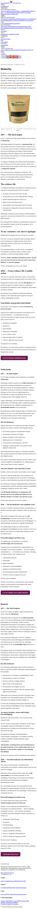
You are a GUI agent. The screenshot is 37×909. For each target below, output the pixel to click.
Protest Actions (5, 14)
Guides (24, 881)
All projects (4, 31)
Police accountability (27, 20)
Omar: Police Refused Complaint (22, 12)
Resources (16, 28)
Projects (20, 881)
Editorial (12, 894)
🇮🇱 (19, 56)
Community (4, 35)
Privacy (30, 50)
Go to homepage (5, 3)
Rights (3, 15)
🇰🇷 (21, 56)
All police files (5, 11)
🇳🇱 (9, 56)
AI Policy (7, 894)
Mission (8, 50)
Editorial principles (15, 23)
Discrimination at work (25, 19)
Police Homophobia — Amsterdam (18, 11)
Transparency (24, 50)
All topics (3, 34)
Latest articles (4, 42)
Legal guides (10, 28)
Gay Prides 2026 (13, 14)
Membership (11, 887)
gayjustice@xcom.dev (7, 872)
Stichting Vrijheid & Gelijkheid (9, 903)
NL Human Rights (24, 901)
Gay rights (8, 19)
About (2, 46)
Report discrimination (18, 26)
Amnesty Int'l (4, 901)
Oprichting (18, 894)
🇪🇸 (12, 56)
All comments (4, 45)
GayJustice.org (16, 3)
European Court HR (13, 901)
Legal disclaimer (5, 23)
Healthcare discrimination (15, 20)
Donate (6, 887)
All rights (3, 19)
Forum (2, 887)
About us (3, 50)
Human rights (15, 19)
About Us (3, 881)
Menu (2, 4)
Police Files (4, 8)
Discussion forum (5, 39)
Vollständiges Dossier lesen (10, 854)
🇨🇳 (17, 56)
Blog (16, 881)
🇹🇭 (15, 56)
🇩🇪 (10, 56)
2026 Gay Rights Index (25, 28)
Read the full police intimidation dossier (14, 358)
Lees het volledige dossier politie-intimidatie (15, 592)
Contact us (3, 54)
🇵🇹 (14, 56)
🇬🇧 (7, 56)
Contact (17, 887)
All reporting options (6, 26)
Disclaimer (23, 894)
